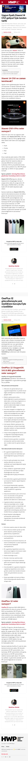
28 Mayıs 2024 (17, 32)
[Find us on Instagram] (7, 757)
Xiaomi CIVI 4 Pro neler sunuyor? (10, 73)
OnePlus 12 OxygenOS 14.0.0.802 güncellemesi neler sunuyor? (13, 360)
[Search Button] (26, 2)
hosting (8, 749)
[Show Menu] (2, 2)
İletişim (7, 746)
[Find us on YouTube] (5, 757)
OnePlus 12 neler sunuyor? (9, 363)
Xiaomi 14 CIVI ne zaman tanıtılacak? (11, 72)
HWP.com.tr (3, 749)
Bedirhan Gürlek (7, 32)
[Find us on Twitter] (2, 757)
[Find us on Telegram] (9, 757)
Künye (2, 746)
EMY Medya (11, 743)
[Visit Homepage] (14, 2)
